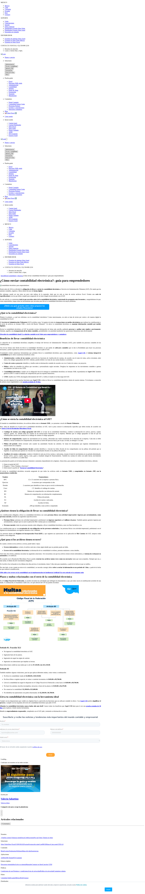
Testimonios (12, 851)
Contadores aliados (60, 871)
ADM (3, 858)
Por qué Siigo (38, 838)
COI (16, 844)
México (17, 878)
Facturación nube (34, 844)
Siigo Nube (4, 844)
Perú (21, 878)
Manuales (29, 864)
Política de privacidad (47, 871)
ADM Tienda (9, 858)
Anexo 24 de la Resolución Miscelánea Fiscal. (16, 428)
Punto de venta (10, 72)
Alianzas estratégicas (18, 838)
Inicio (2, 276)
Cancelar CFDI (47, 864)
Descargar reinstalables (8, 864)
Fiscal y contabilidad (11, 66)
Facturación (9, 70)
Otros (7, 74)
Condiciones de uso (7, 871)
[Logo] (3, 54)
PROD (44, 844)
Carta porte (54, 844)
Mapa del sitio (26, 851)
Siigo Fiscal (11, 844)
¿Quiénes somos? (6, 838)
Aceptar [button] (108, 889)
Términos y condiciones (20, 871)
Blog (6, 111)
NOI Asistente (17, 858)
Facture (26, 844)
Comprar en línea (37, 864)
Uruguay (26, 878)
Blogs (6, 276)
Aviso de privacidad (34, 871)
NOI (19, 844)
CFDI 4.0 (60, 844)
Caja (40, 844)
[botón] (6, 139)
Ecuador (12, 878)
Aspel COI (83, 701)
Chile (8, 878)
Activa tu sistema (20, 864)
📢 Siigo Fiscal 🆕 (11, 113)
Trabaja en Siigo (48, 838)
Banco (48, 844)
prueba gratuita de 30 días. (32, 382)
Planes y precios (10, 57)
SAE (22, 844)
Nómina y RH (9, 68)
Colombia (4, 878)
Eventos (6, 851)
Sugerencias (34, 851)
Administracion (10, 64)
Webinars (19, 851)
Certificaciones (29, 838)
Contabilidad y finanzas (15, 276)
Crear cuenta (9, 116)
